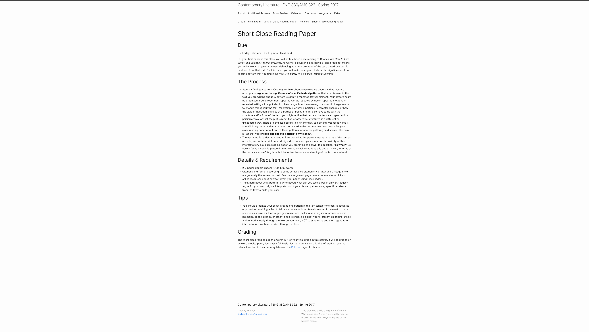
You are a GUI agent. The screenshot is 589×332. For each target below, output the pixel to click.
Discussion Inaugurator (318, 13)
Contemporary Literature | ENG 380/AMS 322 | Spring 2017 (288, 4)
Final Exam (254, 21)
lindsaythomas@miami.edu (252, 314)
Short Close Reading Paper (327, 21)
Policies (304, 21)
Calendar (296, 13)
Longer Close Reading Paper (280, 21)
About (241, 13)
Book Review (280, 13)
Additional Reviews (259, 13)
